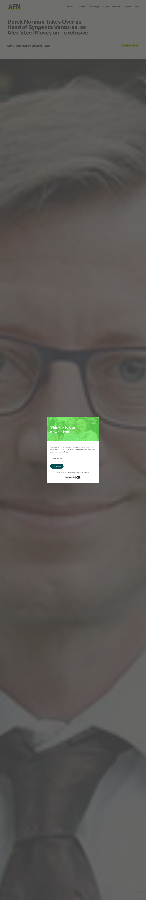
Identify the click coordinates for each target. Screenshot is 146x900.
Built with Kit (73, 477)
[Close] (96, 420)
